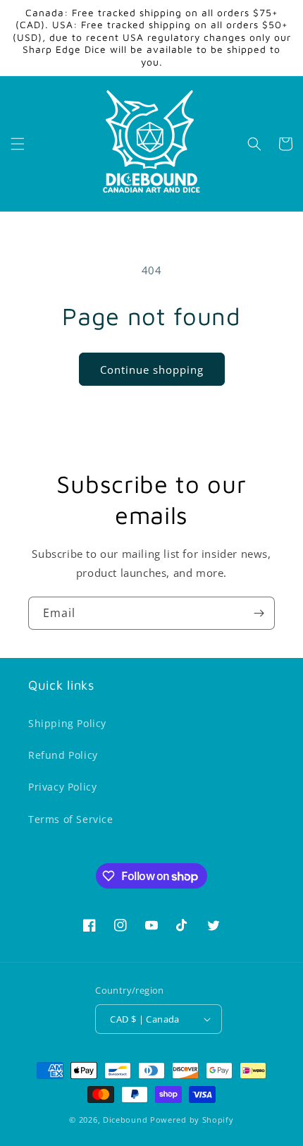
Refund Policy (63, 755)
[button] (17, 143)
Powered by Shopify (192, 1119)
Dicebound (125, 1119)
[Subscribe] (258, 613)
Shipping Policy (67, 723)
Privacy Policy (62, 786)
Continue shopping (152, 369)
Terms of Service (70, 819)
